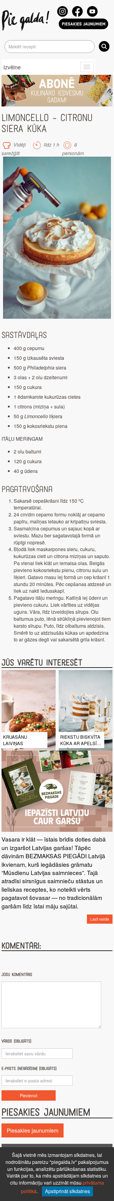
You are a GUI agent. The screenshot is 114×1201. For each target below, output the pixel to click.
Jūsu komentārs (17, 974)
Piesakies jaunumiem (32, 1130)
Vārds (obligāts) (16, 1041)
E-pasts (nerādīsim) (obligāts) (29, 1068)
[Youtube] (92, 11)
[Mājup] (27, 20)
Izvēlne (12, 67)
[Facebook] (77, 11)
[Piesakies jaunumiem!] (84, 24)
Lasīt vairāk (99, 919)
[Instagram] (62, 11)
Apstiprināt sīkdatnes (67, 1191)
